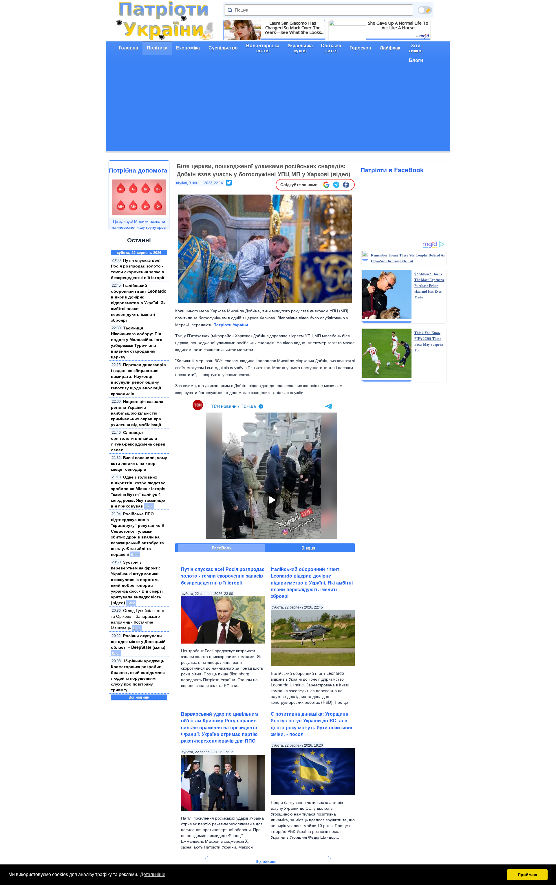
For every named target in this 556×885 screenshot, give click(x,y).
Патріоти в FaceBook (392, 169)
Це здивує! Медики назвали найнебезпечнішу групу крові (139, 224)
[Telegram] (336, 185)
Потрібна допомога (138, 170)
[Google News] (326, 185)
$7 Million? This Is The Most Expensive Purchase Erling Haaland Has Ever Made (429, 285)
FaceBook (222, 548)
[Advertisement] (278, 110)
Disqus (308, 548)
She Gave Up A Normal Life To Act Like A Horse (398, 25)
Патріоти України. (231, 324)
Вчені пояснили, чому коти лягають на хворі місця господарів (139, 463)
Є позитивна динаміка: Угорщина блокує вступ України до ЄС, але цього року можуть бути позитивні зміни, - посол (311, 723)
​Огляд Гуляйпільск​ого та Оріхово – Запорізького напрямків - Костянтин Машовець (137, 619)
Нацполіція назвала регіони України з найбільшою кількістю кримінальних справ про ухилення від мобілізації (137, 412)
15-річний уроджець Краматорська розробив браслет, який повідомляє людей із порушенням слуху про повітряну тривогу (138, 675)
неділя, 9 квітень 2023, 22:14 (199, 183)
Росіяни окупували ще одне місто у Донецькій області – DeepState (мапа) (138, 641)
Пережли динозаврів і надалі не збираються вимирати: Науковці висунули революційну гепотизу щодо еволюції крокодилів (138, 379)
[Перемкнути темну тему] (425, 10)
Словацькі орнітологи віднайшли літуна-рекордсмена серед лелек (138, 440)
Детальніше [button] (152, 874)
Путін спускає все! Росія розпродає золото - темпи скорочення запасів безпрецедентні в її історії (137, 268)
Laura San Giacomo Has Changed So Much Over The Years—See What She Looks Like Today (292, 27)
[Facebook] (346, 185)
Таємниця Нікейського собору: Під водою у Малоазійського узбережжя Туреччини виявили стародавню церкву (136, 342)
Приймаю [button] (527, 874)
